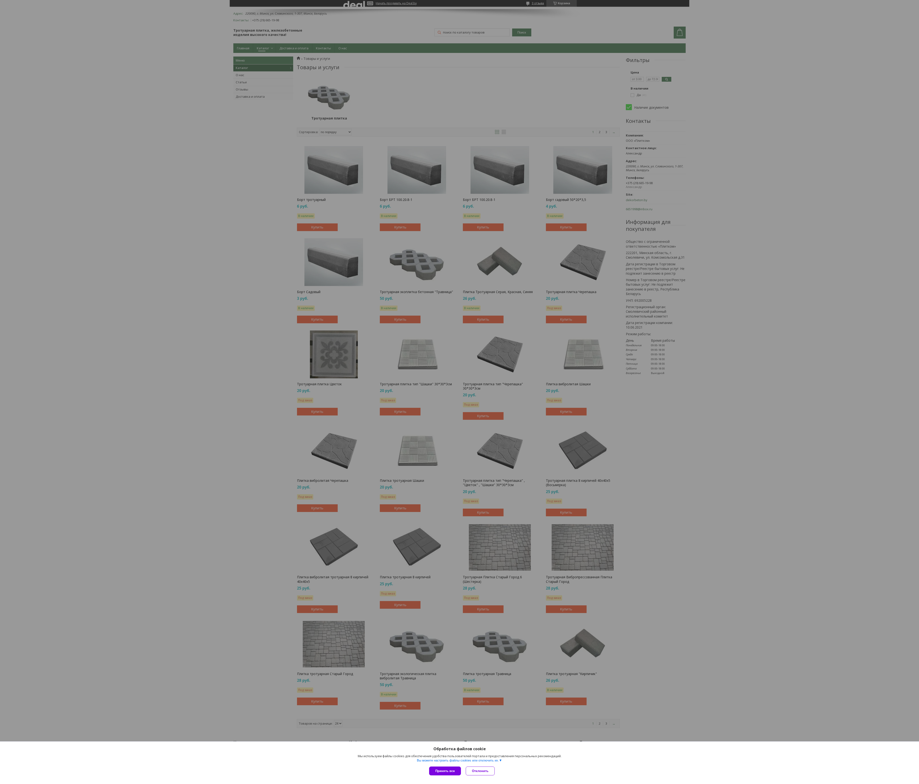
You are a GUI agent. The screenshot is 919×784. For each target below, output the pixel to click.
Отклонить (480, 771)
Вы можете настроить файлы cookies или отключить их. (458, 760)
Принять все (445, 771)
